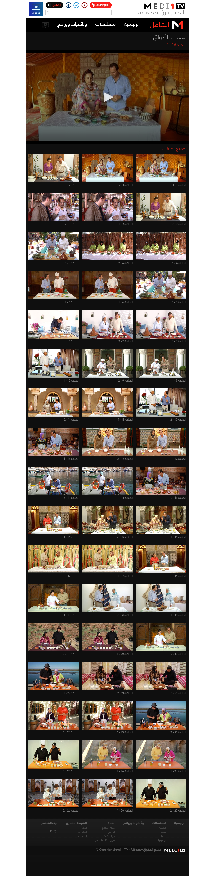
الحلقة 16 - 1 (71, 537)
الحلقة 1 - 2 (126, 185)
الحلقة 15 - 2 (125, 537)
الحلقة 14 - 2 (71, 498)
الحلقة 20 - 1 (125, 654)
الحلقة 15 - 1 (178, 537)
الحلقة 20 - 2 (71, 654)
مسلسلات (105, 24)
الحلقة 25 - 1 (71, 771)
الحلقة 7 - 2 (125, 341)
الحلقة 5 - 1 (72, 263)
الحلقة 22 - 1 (71, 693)
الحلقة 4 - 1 (179, 263)
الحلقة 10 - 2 (178, 419)
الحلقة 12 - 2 (125, 459)
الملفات (82, 836)
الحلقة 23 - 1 (125, 732)
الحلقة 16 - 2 (178, 576)
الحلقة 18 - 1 (178, 615)
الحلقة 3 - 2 (72, 224)
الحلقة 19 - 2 (178, 654)
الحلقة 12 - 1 (178, 459)
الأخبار (84, 828)
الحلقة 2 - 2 (179, 224)
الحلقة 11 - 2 (71, 419)
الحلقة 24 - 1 (178, 771)
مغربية (162, 828)
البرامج (111, 832)
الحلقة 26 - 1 (125, 810)
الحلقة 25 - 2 (178, 810)
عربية (163, 832)
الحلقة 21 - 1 (178, 693)
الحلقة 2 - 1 (72, 185)
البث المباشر (49, 823)
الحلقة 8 (74, 341)
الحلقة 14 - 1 (125, 498)
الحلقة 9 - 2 (125, 380)
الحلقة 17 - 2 (71, 576)
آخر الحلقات (109, 836)
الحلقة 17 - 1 (125, 576)
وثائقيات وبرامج (72, 24)
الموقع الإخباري (76, 823)
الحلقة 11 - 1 (125, 419)
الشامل (159, 25)
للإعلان (53, 830)
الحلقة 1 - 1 (179, 185)
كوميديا (162, 840)
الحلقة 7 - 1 (179, 341)
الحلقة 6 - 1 (126, 302)
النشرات (82, 832)
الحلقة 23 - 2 (71, 732)
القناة (111, 823)
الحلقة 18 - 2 (125, 615)
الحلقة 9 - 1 (179, 380)
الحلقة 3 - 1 (126, 224)
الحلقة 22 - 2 (178, 732)
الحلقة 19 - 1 (71, 615)
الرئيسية (132, 24)
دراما (163, 836)
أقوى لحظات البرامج (105, 840)
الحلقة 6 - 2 (72, 302)
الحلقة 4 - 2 (125, 263)
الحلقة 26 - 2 (71, 810)
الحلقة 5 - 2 (179, 302)
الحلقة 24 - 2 (125, 771)
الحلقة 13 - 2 (178, 498)
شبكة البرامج (108, 828)
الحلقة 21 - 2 (125, 693)
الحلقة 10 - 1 (71, 380)
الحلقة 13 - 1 (71, 459)
